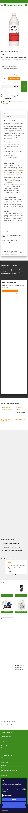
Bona (9, 9)
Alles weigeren (14, 803)
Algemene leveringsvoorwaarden (9, 770)
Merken (5, 9)
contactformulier (19, 222)
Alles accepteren (14, 806)
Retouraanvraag (5, 762)
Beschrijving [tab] (5, 113)
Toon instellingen (7, 795)
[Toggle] (2, 543)
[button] (2, 5)
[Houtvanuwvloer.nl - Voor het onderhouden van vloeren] (14, 5)
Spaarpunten (4, 775)
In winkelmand (14, 78)
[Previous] (1, 416)
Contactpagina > (5, 742)
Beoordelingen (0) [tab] (7, 116)
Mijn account (4, 765)
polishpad (12, 180)
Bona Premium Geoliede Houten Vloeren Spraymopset (6, 420)
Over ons (3, 767)
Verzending (4, 760)
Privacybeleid (4, 773)
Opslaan (14, 799)
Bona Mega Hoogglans (20, 419)
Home (2, 9)
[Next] (27, 416)
